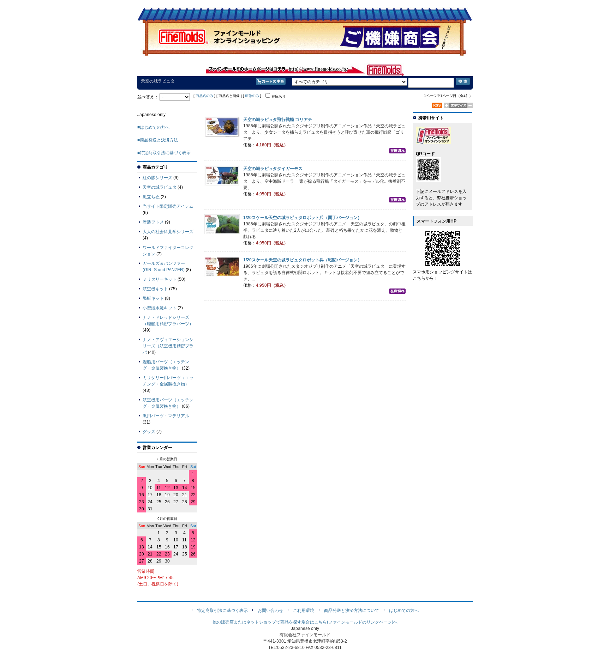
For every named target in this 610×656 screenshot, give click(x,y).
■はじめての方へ (153, 127)
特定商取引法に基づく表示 (222, 610)
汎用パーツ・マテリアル (166, 415)
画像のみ (252, 96)
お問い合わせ (270, 610)
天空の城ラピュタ (160, 187)
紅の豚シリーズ (157, 177)
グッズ (149, 431)
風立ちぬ (151, 196)
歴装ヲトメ (153, 222)
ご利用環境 (303, 610)
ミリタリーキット (160, 279)
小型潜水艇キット (160, 307)
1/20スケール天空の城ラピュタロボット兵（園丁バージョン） (302, 217)
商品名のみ (204, 96)
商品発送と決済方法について (351, 610)
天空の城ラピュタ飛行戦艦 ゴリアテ (277, 119)
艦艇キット (153, 298)
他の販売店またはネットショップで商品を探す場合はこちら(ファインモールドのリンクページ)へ (305, 622)
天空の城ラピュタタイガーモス (273, 168)
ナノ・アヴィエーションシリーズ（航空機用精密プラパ (168, 346)
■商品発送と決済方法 (157, 140)
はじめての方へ (404, 610)
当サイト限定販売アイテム (168, 206)
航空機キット (155, 288)
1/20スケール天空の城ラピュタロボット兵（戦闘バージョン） (302, 259)
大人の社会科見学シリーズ (168, 231)
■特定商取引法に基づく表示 (164, 152)
